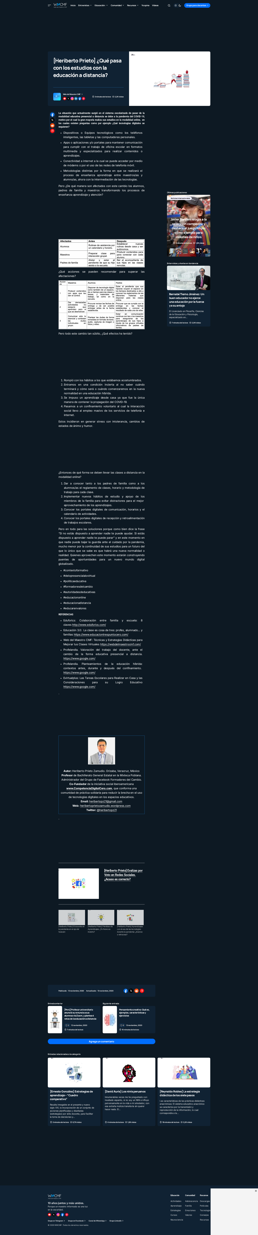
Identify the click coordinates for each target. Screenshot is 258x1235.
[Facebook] (62, 1214)
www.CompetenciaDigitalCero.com (89, 788)
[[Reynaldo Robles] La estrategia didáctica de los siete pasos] (184, 1072)
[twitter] (68, 99)
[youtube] (64, 99)
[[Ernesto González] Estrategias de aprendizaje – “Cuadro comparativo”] (74, 1072)
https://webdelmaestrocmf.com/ (120, 644)
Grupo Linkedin (115, 1221)
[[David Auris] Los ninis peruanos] (129, 1072)
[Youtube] (49, 1214)
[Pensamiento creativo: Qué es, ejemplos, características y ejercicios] (110, 1019)
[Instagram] (58, 1214)
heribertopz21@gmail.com (105, 801)
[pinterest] (83, 99)
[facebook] (80, 99)
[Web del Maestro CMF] (57, 96)
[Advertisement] (129, 30)
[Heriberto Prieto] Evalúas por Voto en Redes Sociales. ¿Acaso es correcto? (123, 875)
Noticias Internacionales (180, 198)
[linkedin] (76, 99)
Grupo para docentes (196, 5)
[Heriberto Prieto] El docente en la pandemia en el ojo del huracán (72, 929)
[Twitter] (54, 1214)
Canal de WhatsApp (97, 1221)
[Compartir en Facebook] (52, 114)
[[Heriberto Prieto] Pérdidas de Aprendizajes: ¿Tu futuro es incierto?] (101, 917)
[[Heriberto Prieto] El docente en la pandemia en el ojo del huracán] (72, 917)
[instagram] (72, 99)
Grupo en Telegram (55, 1221)
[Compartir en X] (52, 120)
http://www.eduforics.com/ (89, 624)
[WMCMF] (67, 1214)
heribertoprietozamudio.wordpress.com (105, 805)
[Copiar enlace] (52, 131)
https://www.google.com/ (79, 658)
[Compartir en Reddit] (52, 125)
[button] (49, 5)
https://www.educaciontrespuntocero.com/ (101, 634)
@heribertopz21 (107, 810)
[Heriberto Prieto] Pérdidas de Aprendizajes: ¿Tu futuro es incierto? (100, 929)
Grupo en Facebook (76, 1221)
